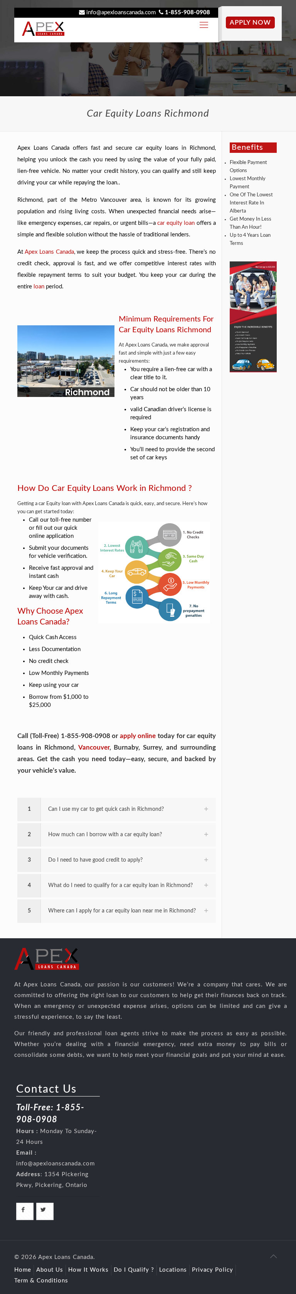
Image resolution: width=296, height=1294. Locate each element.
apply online (138, 736)
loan (39, 287)
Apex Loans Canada (49, 252)
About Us (49, 1270)
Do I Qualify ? (134, 1270)
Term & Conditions (41, 1281)
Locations (173, 1270)
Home (22, 1270)
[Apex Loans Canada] (43, 25)
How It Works (88, 1270)
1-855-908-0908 (187, 12)
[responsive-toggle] (203, 25)
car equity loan (176, 223)
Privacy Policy (212, 1270)
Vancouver (93, 747)
